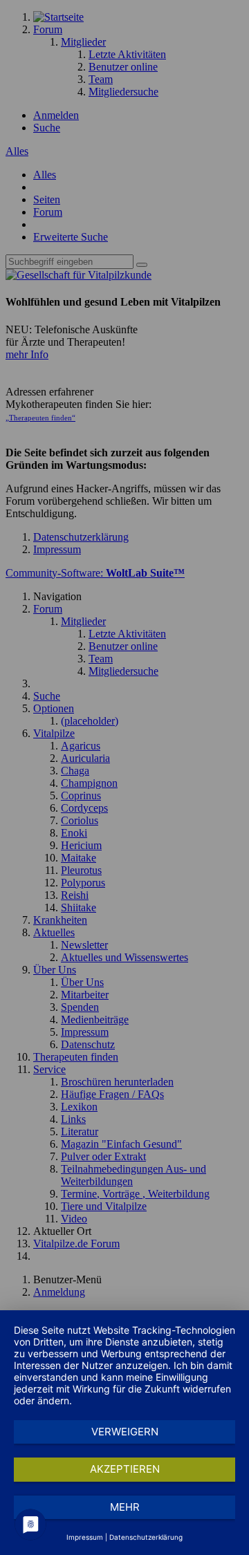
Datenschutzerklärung (146, 1537)
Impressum (84, 1537)
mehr (125, 1507)
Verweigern (124, 1431)
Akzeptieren (125, 1468)
